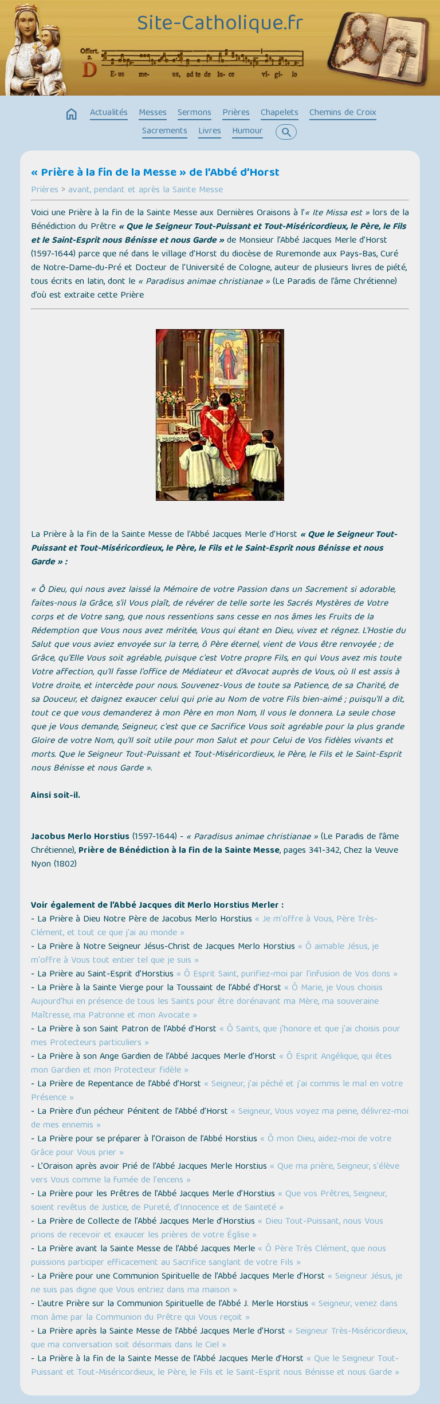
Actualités (109, 113)
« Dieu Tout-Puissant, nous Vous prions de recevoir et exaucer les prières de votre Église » (207, 1229)
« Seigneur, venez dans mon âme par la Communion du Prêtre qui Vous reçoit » (214, 1311)
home (71, 114)
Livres (209, 132)
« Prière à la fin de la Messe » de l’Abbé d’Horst (155, 173)
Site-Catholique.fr (220, 24)
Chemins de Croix (342, 113)
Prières (236, 113)
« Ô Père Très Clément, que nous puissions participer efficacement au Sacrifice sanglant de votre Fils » (208, 1256)
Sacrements (164, 132)
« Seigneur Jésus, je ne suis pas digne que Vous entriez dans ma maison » (216, 1284)
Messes (153, 113)
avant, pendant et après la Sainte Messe (145, 191)
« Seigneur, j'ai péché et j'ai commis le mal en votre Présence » (217, 1091)
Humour (247, 132)
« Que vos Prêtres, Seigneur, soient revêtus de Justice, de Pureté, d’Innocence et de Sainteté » (209, 1201)
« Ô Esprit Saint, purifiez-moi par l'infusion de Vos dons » (287, 975)
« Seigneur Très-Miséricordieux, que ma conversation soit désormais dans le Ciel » (219, 1339)
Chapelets (279, 113)
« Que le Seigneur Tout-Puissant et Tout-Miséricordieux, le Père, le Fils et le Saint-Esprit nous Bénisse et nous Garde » (215, 1366)
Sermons (194, 113)
